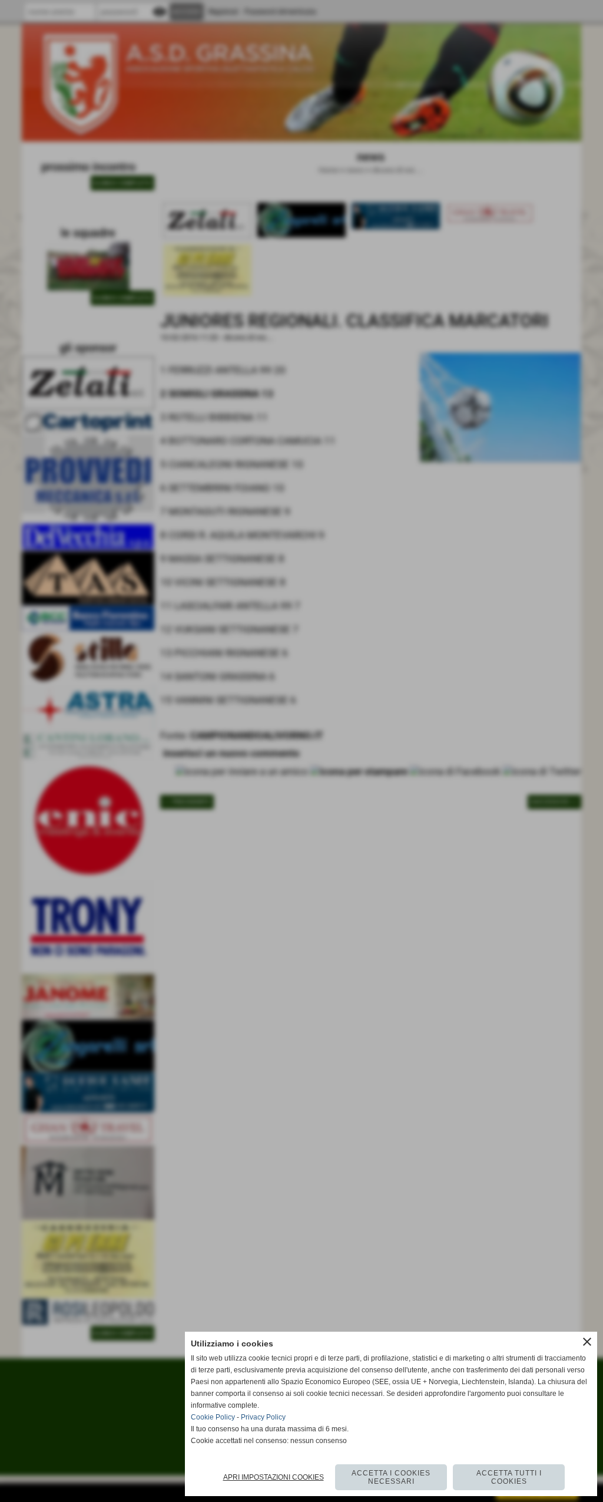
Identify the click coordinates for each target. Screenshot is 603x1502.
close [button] (587, 1342)
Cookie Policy (213, 1417)
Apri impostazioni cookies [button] (273, 1477)
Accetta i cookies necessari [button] (391, 1477)
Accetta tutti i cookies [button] (509, 1477)
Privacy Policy (263, 1417)
